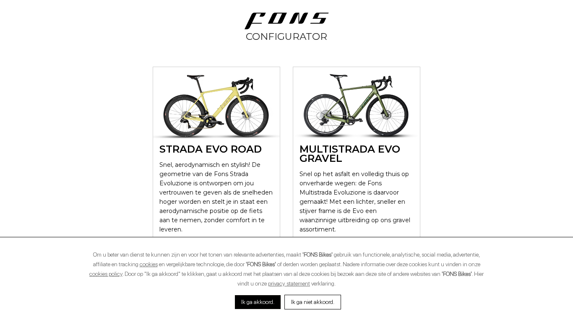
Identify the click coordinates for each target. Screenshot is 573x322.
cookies (149, 264)
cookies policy (105, 273)
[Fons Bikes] (286, 21)
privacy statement (289, 283)
